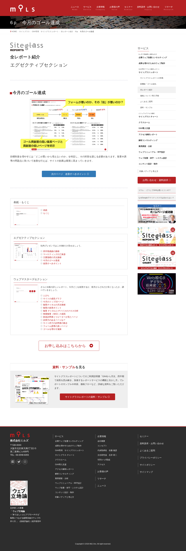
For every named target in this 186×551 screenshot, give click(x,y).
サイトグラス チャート (148, 115)
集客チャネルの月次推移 (54, 305)
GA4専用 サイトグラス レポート (69, 450)
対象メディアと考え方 (148, 171)
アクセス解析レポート (148, 134)
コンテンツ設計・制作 (148, 164)
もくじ (46, 213)
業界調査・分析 (145, 146)
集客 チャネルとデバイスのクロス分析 (60, 311)
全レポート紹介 (146, 90)
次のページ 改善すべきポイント (69, 174)
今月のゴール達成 (51, 260)
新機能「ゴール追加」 (149, 84)
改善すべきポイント (52, 263)
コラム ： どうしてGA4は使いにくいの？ (154, 190)
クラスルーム (144, 122)
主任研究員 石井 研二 (107, 455)
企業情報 (101, 436)
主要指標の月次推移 (52, 257)
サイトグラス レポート (149, 70)
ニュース (101, 486)
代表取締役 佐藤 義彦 (107, 450)
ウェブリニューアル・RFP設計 (152, 152)
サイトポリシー (147, 465)
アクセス (101, 464)
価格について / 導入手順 (149, 96)
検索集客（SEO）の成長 (54, 314)
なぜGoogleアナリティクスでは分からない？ (156, 198)
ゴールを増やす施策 (52, 329)
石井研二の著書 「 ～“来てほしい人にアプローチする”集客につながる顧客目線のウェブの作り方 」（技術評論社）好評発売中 (25, 514)
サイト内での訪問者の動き (55, 323)
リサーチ (101, 478)
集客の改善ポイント (52, 308)
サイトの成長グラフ (52, 298)
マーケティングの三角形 (54, 254)
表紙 (45, 210)
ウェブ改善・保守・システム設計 (153, 158)
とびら (46, 295)
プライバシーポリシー (151, 458)
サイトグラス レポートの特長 (151, 78)
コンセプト (102, 446)
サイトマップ (146, 472)
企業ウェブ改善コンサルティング (153, 55)
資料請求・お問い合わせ (152, 443)
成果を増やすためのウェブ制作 (152, 63)
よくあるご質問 (146, 102)
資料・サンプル (146, 108)
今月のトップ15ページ (53, 301)
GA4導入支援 (144, 128)
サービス (143, 48)
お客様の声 (102, 471)
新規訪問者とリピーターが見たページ (60, 317)
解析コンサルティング (148, 140)
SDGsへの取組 (104, 460)
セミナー (144, 436)
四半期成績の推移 (51, 251)
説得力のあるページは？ (54, 320)
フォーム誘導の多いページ (55, 326)
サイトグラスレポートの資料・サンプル (86, 397)
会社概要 (101, 441)
